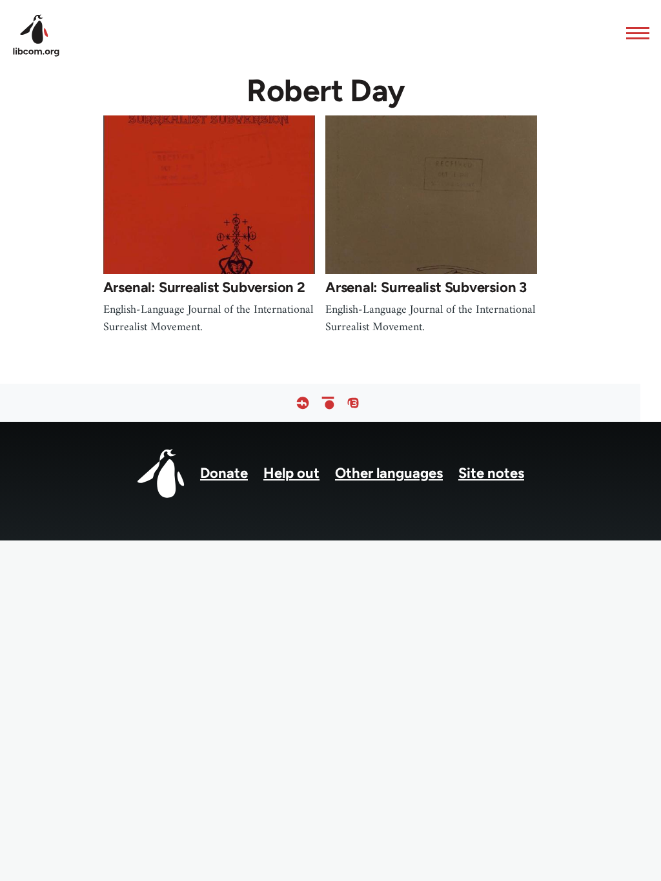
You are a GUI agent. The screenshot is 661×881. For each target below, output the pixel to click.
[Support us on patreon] (328, 403)
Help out (291, 473)
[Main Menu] (634, 33)
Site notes (491, 473)
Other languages (389, 473)
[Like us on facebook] (302, 403)
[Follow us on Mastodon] (353, 403)
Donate (224, 473)
